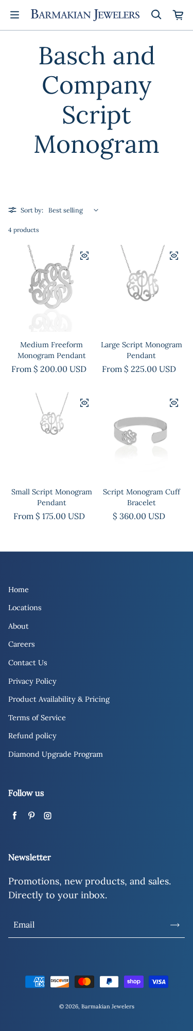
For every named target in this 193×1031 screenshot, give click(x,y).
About (18, 626)
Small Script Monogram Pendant (51, 497)
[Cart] (178, 15)
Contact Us (27, 662)
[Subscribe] (175, 925)
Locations (25, 607)
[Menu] (14, 15)
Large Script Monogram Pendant (141, 350)
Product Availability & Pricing (59, 699)
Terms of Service (37, 717)
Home (18, 589)
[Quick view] (84, 255)
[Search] (156, 15)
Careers (21, 644)
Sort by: (32, 210)
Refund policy (32, 735)
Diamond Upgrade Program (55, 754)
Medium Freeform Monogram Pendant (51, 350)
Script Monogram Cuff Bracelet (141, 497)
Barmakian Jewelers (107, 1006)
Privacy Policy (32, 681)
